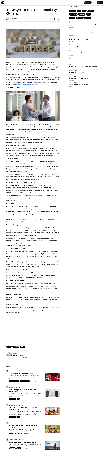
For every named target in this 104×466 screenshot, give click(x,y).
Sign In (100, 2)
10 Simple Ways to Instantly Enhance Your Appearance (83, 66)
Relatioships (16, 346)
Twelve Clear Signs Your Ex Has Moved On (80, 46)
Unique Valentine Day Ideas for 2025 (78, 84)
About (7, 2)
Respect (22, 346)
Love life (9, 346)
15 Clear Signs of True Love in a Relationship (81, 39)
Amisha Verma (74, 22)
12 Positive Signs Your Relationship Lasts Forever (82, 60)
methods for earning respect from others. (27, 84)
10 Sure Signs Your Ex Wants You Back (79, 78)
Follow (88, 2)
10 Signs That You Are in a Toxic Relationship (81, 72)
